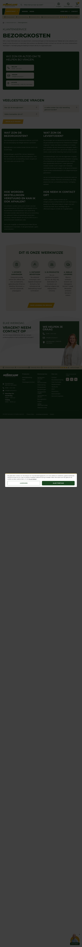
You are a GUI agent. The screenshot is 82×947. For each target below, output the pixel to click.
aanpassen (24, 483)
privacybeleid (32, 479)
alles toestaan (58, 483)
